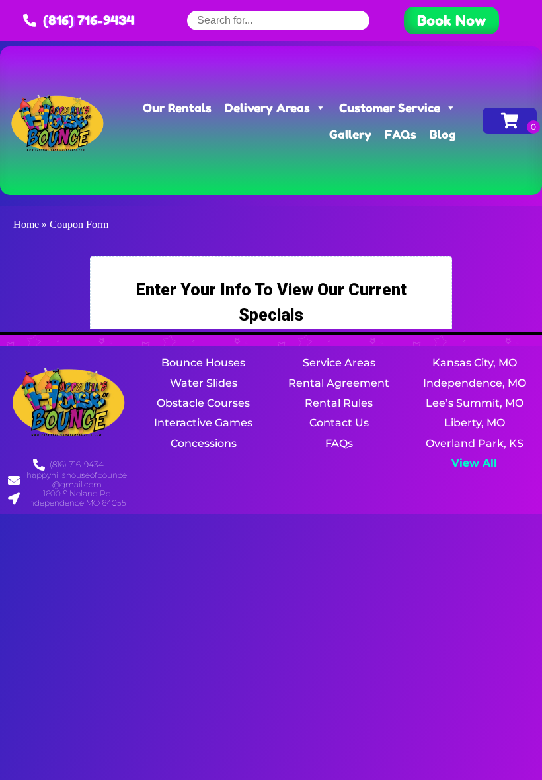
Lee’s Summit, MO (474, 403)
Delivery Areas (267, 107)
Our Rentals (177, 107)
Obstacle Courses (203, 403)
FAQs (400, 134)
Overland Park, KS (474, 443)
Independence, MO (474, 383)
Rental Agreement (338, 383)
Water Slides (203, 383)
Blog (443, 134)
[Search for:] (278, 20)
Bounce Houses (203, 362)
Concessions (204, 443)
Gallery (350, 134)
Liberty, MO (474, 422)
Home (26, 224)
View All (474, 463)
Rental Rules (339, 403)
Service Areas (339, 362)
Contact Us (339, 422)
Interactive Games (203, 422)
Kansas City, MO (474, 362)
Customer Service (389, 107)
